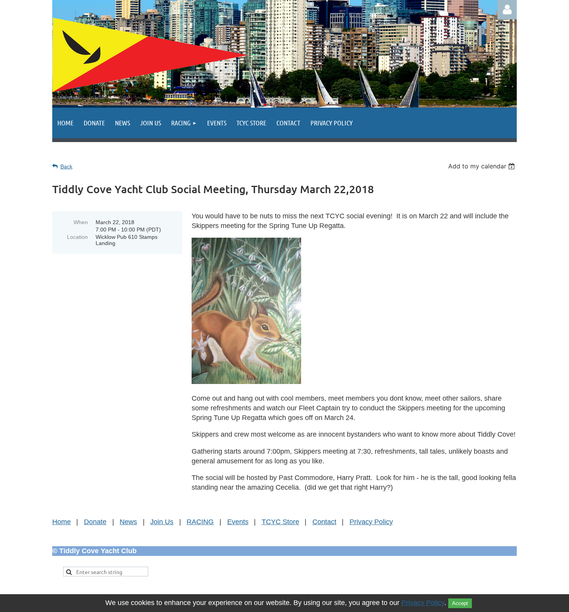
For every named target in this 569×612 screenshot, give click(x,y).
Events (238, 522)
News (128, 522)
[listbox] (482, 166)
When (81, 222)
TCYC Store (280, 522)
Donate (95, 522)
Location (77, 237)
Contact (324, 522)
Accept (460, 603)
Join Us (161, 522)
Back (66, 166)
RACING (200, 522)
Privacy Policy (371, 522)
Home (61, 522)
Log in (507, 9)
